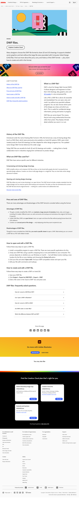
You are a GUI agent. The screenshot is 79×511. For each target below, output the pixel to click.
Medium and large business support (69, 442)
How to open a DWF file (13, 94)
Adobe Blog (24, 482)
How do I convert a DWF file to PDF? (24, 292)
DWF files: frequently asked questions (17, 101)
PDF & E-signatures (24, 2)
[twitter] (20, 492)
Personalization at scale (26, 434)
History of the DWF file (13, 84)
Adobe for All (24, 480)
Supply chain (24, 474)
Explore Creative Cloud (16, 47)
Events (23, 465)
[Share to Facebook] (31, 330)
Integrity (24, 478)
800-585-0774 (45, 424)
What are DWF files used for (14, 87)
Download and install (66, 436)
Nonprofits (44, 436)
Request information (6, 461)
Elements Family (5, 448)
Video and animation (6, 442)
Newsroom (24, 467)
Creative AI (4, 436)
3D (3, 446)
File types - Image (19, 6)
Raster (26, 6)
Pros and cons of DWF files (14, 91)
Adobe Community (66, 438)
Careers (23, 463)
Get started (39, 73)
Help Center (64, 434)
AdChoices (75, 494)
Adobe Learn (64, 440)
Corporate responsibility (27, 469)
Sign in (74, 2)
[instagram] (17, 492)
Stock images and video (6, 450)
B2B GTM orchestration (26, 442)
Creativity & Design (12, 2)
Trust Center (24, 476)
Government (44, 438)
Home (2, 6)
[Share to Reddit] (45, 330)
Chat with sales (5, 459)
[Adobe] (3, 2)
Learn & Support (50, 2)
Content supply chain (26, 436)
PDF (3, 444)
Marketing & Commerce (37, 2)
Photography (4, 438)
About (23, 461)
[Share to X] (34, 330)
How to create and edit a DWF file (16, 97)
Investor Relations (25, 472)
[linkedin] (23, 492)
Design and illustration (6, 440)
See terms (18, 412)
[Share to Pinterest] (41, 330)
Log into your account (26, 459)
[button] (70, 2)
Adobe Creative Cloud (9, 6)
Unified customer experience (27, 438)
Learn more (45, 352)
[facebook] (14, 492)
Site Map (68, 494)
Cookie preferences (72, 492)
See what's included (46, 394)
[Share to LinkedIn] (38, 330)
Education (44, 434)
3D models (47, 94)
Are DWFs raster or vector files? (23, 308)
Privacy (60, 492)
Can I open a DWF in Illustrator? (23, 297)
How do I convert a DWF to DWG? (24, 303)
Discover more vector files (14, 190)
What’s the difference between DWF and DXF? (27, 314)
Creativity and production (27, 440)
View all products (5, 452)
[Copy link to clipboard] (48, 330)
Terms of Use (65, 492)
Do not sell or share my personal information (57, 494)
